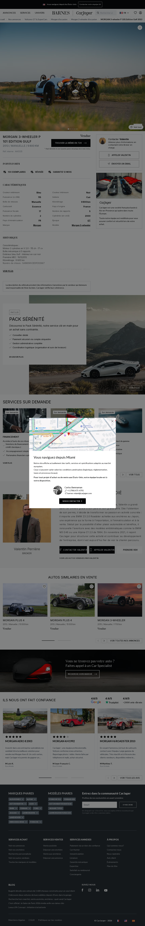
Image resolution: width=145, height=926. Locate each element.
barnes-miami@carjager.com (79, 493)
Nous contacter (71, 501)
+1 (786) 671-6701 (75, 490)
